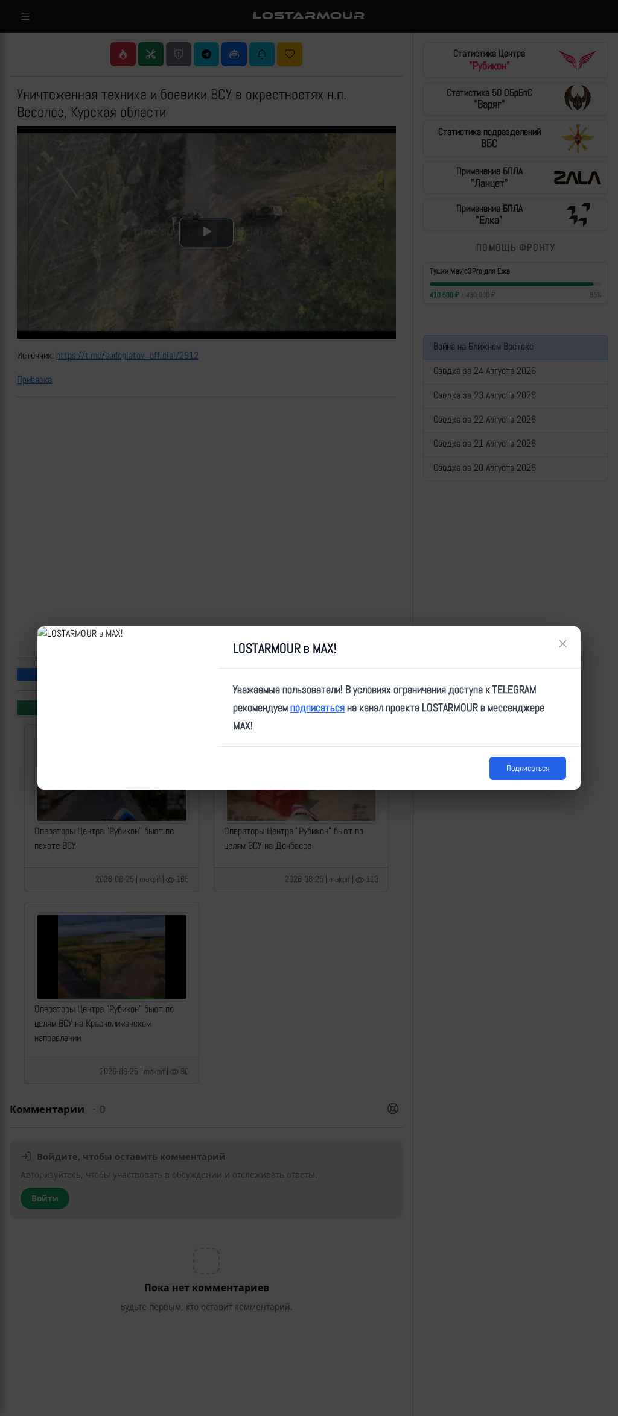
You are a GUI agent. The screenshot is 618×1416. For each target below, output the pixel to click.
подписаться (317, 707)
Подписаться (527, 768)
